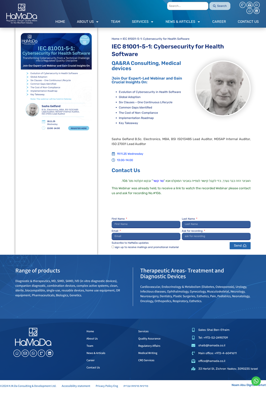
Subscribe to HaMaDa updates (130, 243)
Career (90, 360)
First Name (118, 219)
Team (89, 346)
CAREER (219, 22)
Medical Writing (147, 353)
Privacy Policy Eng (107, 386)
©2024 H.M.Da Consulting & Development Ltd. (28, 386)
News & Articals (95, 353)
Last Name (189, 219)
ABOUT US (85, 22)
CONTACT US (248, 22)
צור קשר (158, 181)
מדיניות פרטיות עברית (135, 386)
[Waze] (249, 11)
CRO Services (146, 360)
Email (115, 231)
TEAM (115, 22)
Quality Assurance (149, 338)
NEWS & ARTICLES (180, 22)
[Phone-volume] (243, 5)
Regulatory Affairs (149, 346)
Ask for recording (192, 231)
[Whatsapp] (257, 5)
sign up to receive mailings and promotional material (147, 247)
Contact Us (93, 367)
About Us (92, 338)
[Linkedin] (257, 11)
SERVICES (140, 22)
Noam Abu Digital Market (249, 385)
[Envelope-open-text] (249, 5)
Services (143, 331)
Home (115, 38)
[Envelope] (25, 353)
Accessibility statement (76, 386)
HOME (60, 22)
